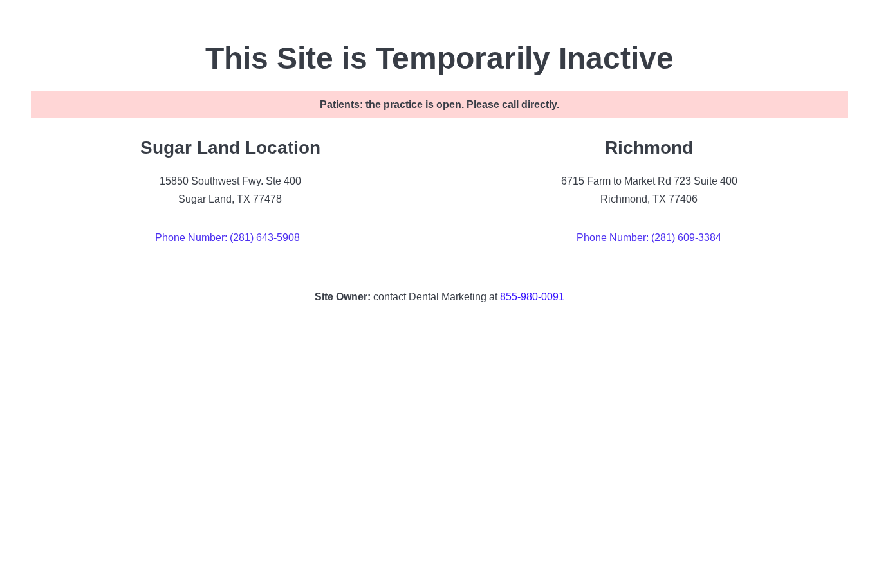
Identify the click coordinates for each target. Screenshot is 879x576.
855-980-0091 (532, 296)
